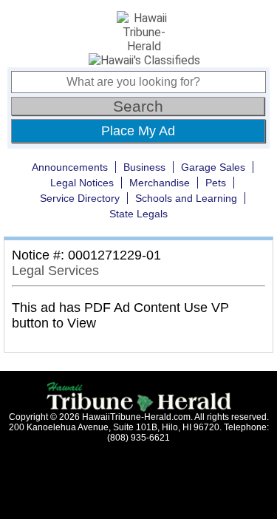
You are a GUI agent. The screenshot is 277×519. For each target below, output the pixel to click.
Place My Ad (138, 130)
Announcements (70, 167)
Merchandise (159, 183)
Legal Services (55, 270)
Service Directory (80, 198)
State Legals (138, 214)
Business (144, 167)
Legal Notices (82, 183)
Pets (215, 183)
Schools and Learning (186, 198)
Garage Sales (213, 167)
